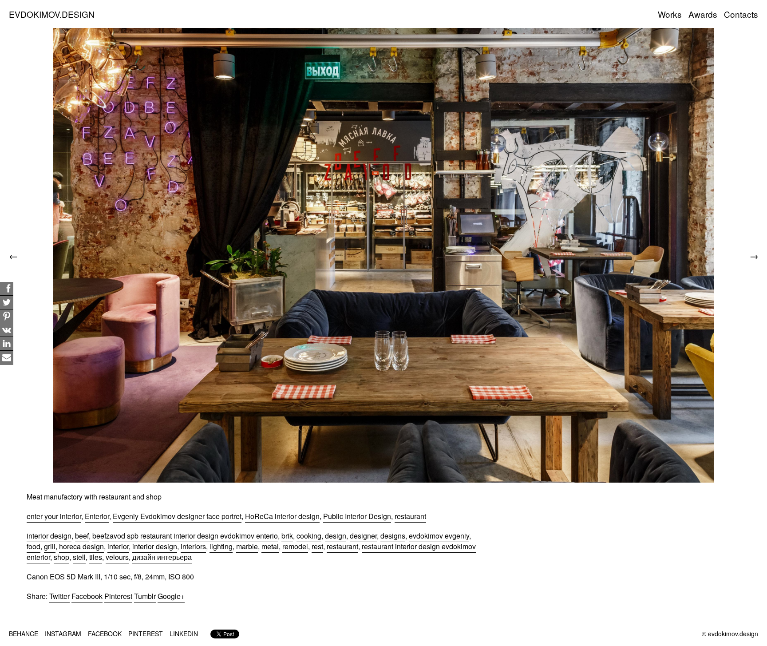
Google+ (171, 596)
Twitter (59, 596)
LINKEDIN (184, 633)
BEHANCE (23, 633)
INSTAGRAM (63, 633)
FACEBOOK (105, 633)
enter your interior (54, 516)
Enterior (97, 516)
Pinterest (118, 596)
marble (247, 546)
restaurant (410, 516)
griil (49, 546)
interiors (193, 546)
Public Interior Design (357, 516)
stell (79, 557)
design (335, 536)
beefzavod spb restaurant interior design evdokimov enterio (185, 536)
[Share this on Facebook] (6, 289)
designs (392, 536)
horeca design (81, 546)
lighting (221, 546)
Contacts (741, 14)
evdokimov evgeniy (439, 536)
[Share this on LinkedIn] (6, 344)
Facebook (87, 596)
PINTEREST (145, 633)
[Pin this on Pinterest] (6, 316)
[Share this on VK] (6, 330)
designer (363, 536)
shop (61, 557)
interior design (49, 536)
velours (117, 557)
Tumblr (145, 596)
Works (670, 14)
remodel (295, 546)
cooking (309, 536)
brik (287, 536)
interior (118, 546)
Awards (702, 14)
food (33, 546)
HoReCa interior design (282, 516)
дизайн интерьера (162, 557)
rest (317, 546)
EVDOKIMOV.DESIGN (52, 14)
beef (82, 536)
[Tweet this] (6, 302)
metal (270, 546)
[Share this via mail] (6, 358)
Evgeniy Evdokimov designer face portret (177, 516)
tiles (95, 557)
